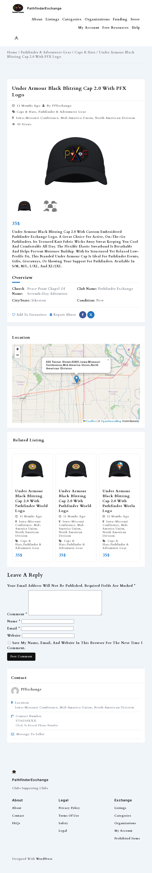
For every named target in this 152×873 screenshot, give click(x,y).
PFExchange (31, 689)
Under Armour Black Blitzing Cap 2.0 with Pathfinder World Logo (31, 501)
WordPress (44, 859)
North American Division (115, 118)
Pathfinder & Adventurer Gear (46, 52)
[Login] (16, 38)
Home (12, 52)
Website (14, 635)
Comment (17, 614)
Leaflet (91, 421)
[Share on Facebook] (82, 314)
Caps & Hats (85, 52)
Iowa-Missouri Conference (37, 118)
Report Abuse (64, 315)
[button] (135, 161)
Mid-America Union (77, 118)
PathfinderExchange (44, 8)
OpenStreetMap (111, 421)
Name (13, 621)
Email (13, 628)
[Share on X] (90, 314)
